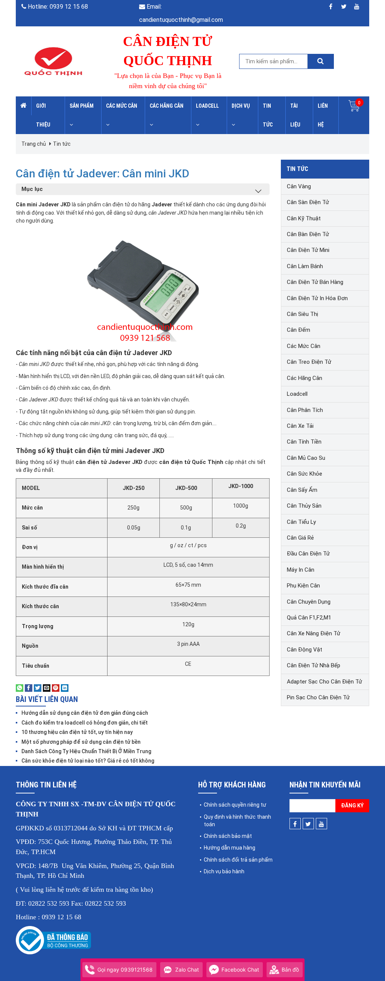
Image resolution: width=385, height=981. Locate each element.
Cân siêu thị (302, 314)
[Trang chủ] (24, 105)
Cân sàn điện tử (308, 202)
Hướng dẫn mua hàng (229, 848)
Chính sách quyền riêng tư (235, 805)
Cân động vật (304, 649)
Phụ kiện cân (303, 585)
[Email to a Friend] (46, 687)
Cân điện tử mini (308, 250)
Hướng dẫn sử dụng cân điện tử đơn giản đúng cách (84, 713)
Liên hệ (323, 115)
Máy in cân (300, 569)
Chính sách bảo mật (228, 836)
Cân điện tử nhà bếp (313, 665)
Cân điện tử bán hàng (315, 282)
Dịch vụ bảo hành (224, 871)
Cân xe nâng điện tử (313, 633)
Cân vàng (299, 186)
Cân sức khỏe (304, 473)
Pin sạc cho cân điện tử (318, 697)
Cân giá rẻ (300, 537)
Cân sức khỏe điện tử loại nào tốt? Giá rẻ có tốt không (87, 761)
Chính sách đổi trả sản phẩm (238, 860)
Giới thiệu (43, 115)
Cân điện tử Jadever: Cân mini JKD (102, 173)
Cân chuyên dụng (308, 601)
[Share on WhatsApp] (19, 687)
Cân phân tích (305, 410)
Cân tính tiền (304, 441)
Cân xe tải (300, 426)
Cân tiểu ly (301, 522)
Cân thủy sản (304, 505)
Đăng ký (352, 805)
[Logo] (53, 61)
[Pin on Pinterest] (55, 687)
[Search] (320, 61)
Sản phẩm (82, 106)
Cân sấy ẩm (302, 490)
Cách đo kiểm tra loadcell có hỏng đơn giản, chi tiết (84, 723)
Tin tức (268, 115)
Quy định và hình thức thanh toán (237, 820)
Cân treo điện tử (309, 362)
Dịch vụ (241, 106)
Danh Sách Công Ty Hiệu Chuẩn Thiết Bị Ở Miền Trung (86, 751)
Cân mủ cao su (306, 458)
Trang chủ (33, 144)
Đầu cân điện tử (308, 553)
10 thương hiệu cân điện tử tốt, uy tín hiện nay (77, 732)
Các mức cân (121, 106)
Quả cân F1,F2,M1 (309, 617)
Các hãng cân (166, 106)
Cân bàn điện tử (308, 234)
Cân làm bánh (305, 266)
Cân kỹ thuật (304, 218)
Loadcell (207, 106)
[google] (357, 6)
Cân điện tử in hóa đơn (317, 298)
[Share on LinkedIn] (64, 687)
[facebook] (330, 6)
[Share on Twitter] (37, 687)
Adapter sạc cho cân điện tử (324, 681)
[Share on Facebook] (28, 687)
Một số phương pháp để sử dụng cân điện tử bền (81, 742)
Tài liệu (295, 115)
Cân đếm (298, 329)
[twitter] (343, 6)
